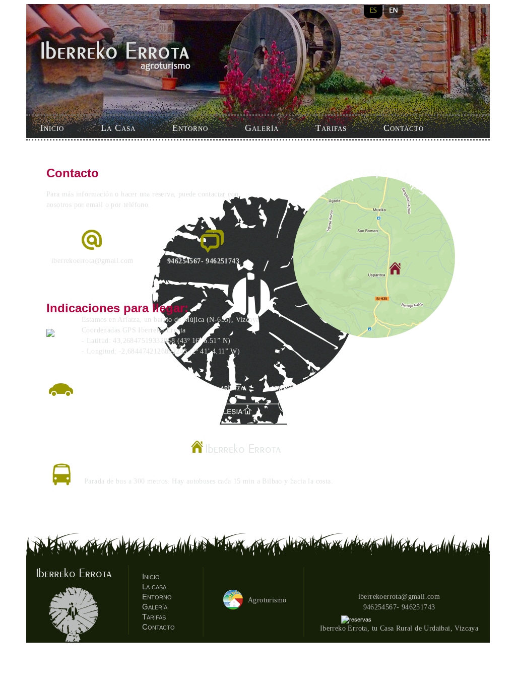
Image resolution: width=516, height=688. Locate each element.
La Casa (118, 128)
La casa (154, 586)
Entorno (190, 128)
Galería (262, 128)
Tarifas (331, 128)
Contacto (403, 128)
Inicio (52, 128)
